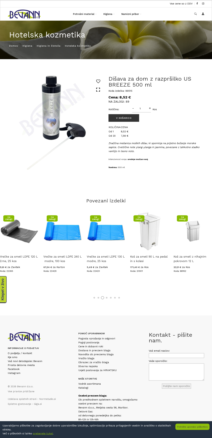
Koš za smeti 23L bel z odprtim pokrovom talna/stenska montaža (57, 261)
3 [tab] (102, 298)
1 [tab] (94, 298)
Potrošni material (83, 14)
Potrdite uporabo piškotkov (192, 426)
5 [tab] (111, 298)
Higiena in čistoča (48, 45)
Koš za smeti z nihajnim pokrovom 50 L (100, 259)
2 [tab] (98, 298)
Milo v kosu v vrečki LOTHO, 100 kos (147, 259)
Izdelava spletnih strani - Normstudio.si (32, 399)
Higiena (107, 14)
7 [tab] (119, 298)
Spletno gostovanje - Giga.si (25, 403)
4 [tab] (106, 297)
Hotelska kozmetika (78, 45)
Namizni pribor (130, 14)
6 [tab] (115, 298)
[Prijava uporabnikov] (203, 14)
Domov (13, 45)
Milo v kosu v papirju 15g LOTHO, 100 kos (188, 259)
